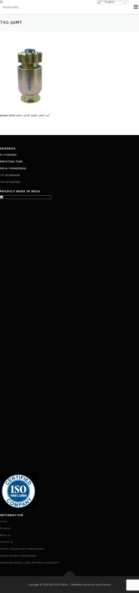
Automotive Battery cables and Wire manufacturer (29, 562)
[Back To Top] (69, 576)
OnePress (76, 584)
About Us (5, 535)
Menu (136, 6)
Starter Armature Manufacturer (18, 555)
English (109, 1)
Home (3, 521)
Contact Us (6, 542)
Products (5, 528)
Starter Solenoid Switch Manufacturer (22, 548)
